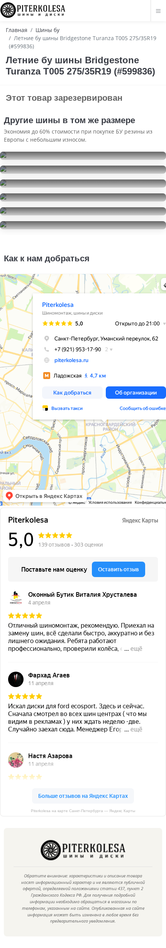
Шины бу (47, 30)
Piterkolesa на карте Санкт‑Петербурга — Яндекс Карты (83, 811)
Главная (16, 30)
